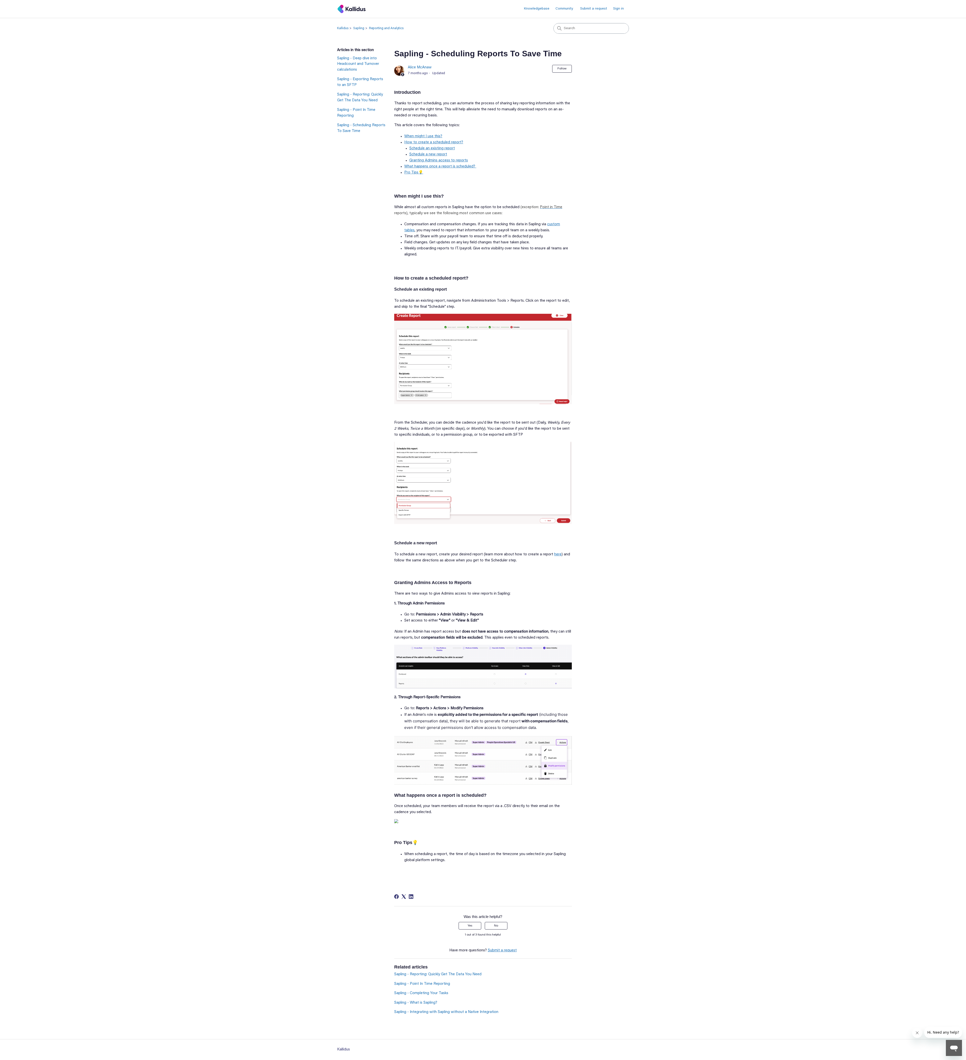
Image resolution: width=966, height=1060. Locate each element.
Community (564, 9)
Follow (562, 68)
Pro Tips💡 (413, 172)
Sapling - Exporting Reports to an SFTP (360, 82)
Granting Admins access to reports (438, 160)
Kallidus (342, 28)
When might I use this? (423, 136)
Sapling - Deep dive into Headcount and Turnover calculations (358, 64)
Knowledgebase (536, 9)
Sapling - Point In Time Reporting (356, 113)
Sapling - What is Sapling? (415, 1003)
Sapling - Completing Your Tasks (421, 993)
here (557, 554)
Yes (470, 925)
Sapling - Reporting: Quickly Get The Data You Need (360, 97)
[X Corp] (403, 896)
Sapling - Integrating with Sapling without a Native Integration (446, 1012)
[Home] (351, 9)
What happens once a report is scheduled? (440, 166)
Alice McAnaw (420, 67)
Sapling (358, 28)
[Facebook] (396, 896)
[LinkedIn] (411, 896)
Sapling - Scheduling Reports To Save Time (361, 128)
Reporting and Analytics (386, 28)
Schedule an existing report (432, 148)
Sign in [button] (618, 9)
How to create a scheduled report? (433, 142)
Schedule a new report (428, 154)
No (496, 925)
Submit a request (593, 9)
